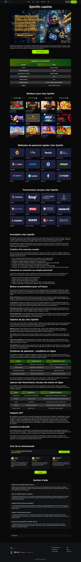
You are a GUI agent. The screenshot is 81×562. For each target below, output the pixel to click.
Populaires (16, 97)
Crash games (47, 97)
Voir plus (40, 472)
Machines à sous (62, 97)
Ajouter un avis (64, 451)
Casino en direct (31, 97)
